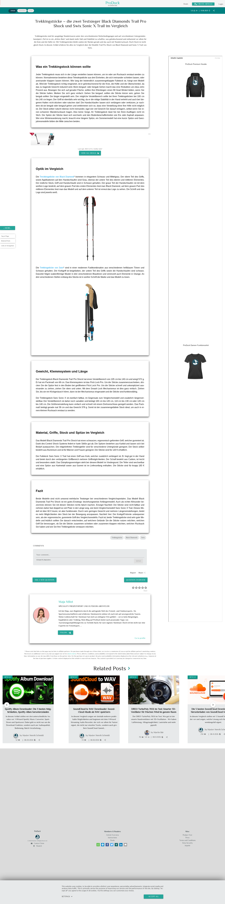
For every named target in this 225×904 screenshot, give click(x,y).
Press (187, 838)
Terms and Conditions (187, 840)
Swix (143, 538)
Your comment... (43, 555)
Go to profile (140, 638)
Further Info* (98, 149)
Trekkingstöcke (117, 538)
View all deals (89, 153)
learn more (72, 654)
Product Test (187, 835)
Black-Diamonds (132, 538)
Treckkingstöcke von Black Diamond (57, 177)
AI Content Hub (112, 5)
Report (133, 573)
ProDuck (112, 3)
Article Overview (112, 835)
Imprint (187, 846)
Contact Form (37, 843)
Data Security (187, 843)
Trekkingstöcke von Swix (51, 268)
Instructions (112, 838)
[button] (98, 844)
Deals (185, 4)
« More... (8, 228)
